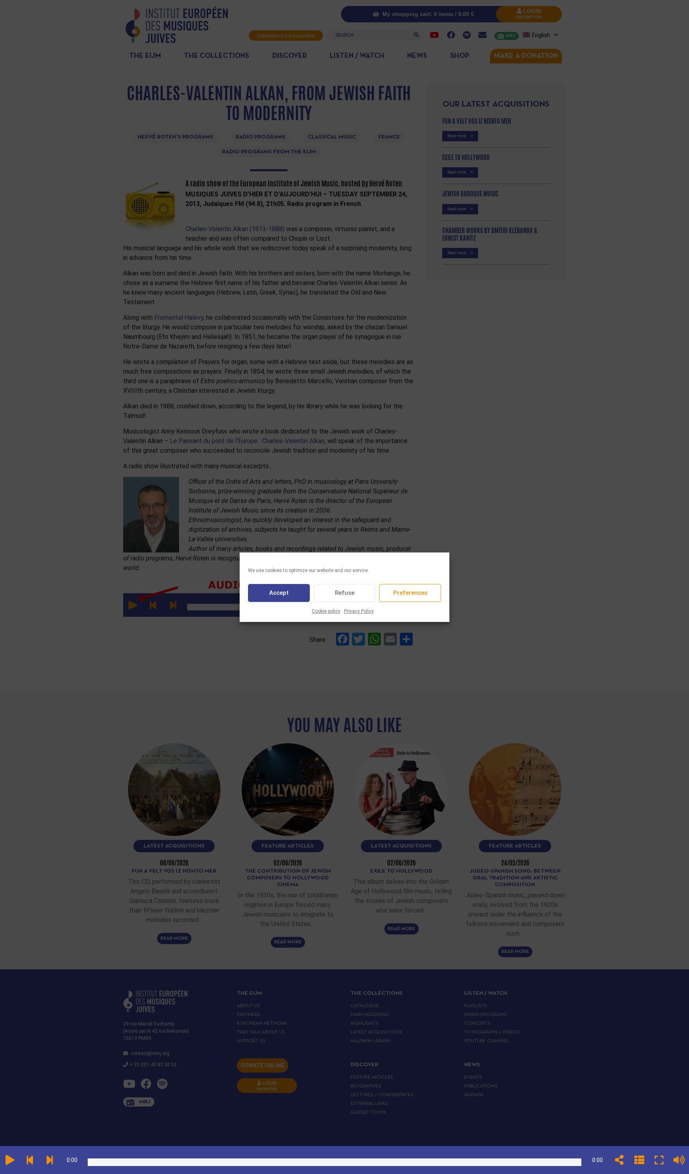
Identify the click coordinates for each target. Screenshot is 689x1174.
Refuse (344, 592)
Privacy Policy (359, 611)
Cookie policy (326, 611)
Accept (279, 592)
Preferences (410, 592)
